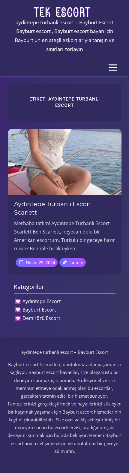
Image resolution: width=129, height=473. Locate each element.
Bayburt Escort (39, 309)
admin (76, 262)
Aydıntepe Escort (41, 301)
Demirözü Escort (41, 318)
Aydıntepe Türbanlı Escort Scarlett (53, 208)
